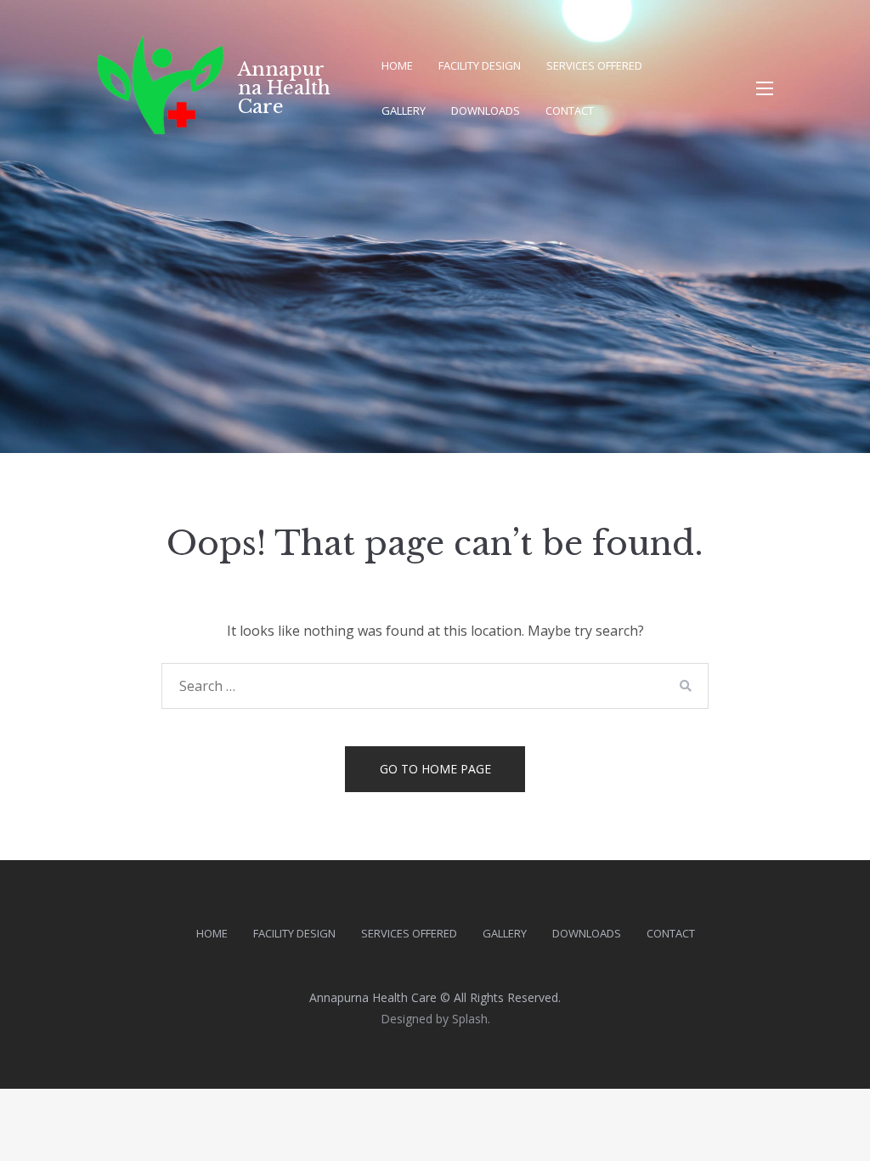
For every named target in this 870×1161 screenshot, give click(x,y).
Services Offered (594, 65)
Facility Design (479, 65)
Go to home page (435, 769)
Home (397, 65)
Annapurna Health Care (284, 88)
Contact (569, 110)
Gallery (403, 110)
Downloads (485, 110)
